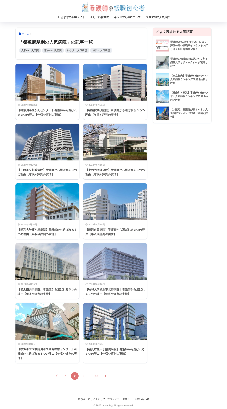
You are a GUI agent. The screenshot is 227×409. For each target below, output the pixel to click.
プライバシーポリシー (119, 399)
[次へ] (105, 376)
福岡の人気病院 (101, 50)
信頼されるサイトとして (91, 399)
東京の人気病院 (53, 50)
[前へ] (57, 376)
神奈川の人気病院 (77, 50)
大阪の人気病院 (30, 50)
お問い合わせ (141, 399)
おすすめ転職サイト (72, 17)
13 (96, 376)
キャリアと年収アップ (127, 17)
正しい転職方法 (99, 17)
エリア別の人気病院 (158, 17)
